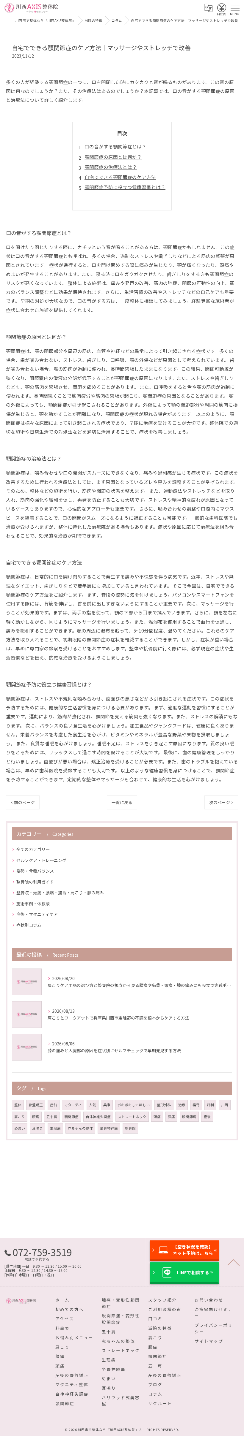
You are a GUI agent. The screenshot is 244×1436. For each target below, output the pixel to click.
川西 (224, 1104)
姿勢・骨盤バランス (35, 871)
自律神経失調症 (98, 1116)
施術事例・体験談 (33, 903)
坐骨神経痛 (109, 1128)
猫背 (196, 1104)
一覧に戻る (122, 802)
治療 (181, 1104)
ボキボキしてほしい (134, 1104)
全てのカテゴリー (33, 849)
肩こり (19, 1116)
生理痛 (55, 1128)
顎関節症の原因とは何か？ (113, 156)
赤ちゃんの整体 (80, 1128)
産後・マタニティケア (37, 914)
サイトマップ (209, 1341)
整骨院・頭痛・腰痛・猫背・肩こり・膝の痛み (60, 892)
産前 (53, 1104)
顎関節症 (71, 1116)
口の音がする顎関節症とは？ (115, 146)
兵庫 (106, 1104)
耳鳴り (37, 1128)
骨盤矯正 (36, 1104)
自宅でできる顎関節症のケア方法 (120, 177)
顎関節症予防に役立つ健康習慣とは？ (125, 187)
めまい (19, 1128)
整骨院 (130, 1128)
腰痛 (35, 1116)
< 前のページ (23, 802)
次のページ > (221, 802)
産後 (207, 1116)
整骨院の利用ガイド (35, 882)
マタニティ (73, 1104)
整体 (17, 1104)
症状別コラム (28, 925)
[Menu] (235, 7)
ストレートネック (132, 1116)
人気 (92, 1104)
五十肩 (51, 1116)
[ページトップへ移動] (234, 1262)
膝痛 (171, 1116)
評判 (210, 1104)
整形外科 (164, 1104)
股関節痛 (189, 1116)
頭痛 (157, 1116)
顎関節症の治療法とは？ (111, 167)
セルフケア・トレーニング (41, 860)
